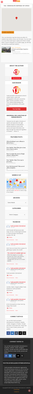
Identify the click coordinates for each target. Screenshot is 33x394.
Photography (18, 47)
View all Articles (16, 78)
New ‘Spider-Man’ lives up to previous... (15, 160)
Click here (16, 190)
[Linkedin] (12, 333)
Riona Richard (11, 150)
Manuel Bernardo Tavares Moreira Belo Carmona (17, 170)
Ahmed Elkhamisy (11, 163)
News (13, 47)
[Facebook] (8, 333)
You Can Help (16, 109)
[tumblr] (16, 333)
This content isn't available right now (16, 253)
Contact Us (16, 391)
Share (17, 239)
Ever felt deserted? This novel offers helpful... (15, 167)
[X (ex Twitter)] (24, 333)
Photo (10, 237)
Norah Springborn (12, 156)
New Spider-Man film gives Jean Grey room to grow (16, 148)
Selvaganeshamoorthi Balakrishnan (21, 53)
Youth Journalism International (17, 226)
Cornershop (16, 389)
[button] (16, 18)
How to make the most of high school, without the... (15, 154)
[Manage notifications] (29, 390)
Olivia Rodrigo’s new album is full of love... (15, 142)
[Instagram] (20, 333)
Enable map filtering (7, 32)
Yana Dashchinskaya (12, 144)
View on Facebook (10, 239)
